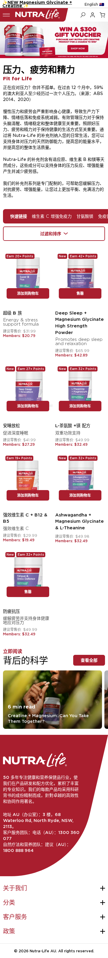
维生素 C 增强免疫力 (52, 216)
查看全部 (89, 660)
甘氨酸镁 (84, 216)
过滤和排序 (50, 233)
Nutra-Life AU (43, 950)
